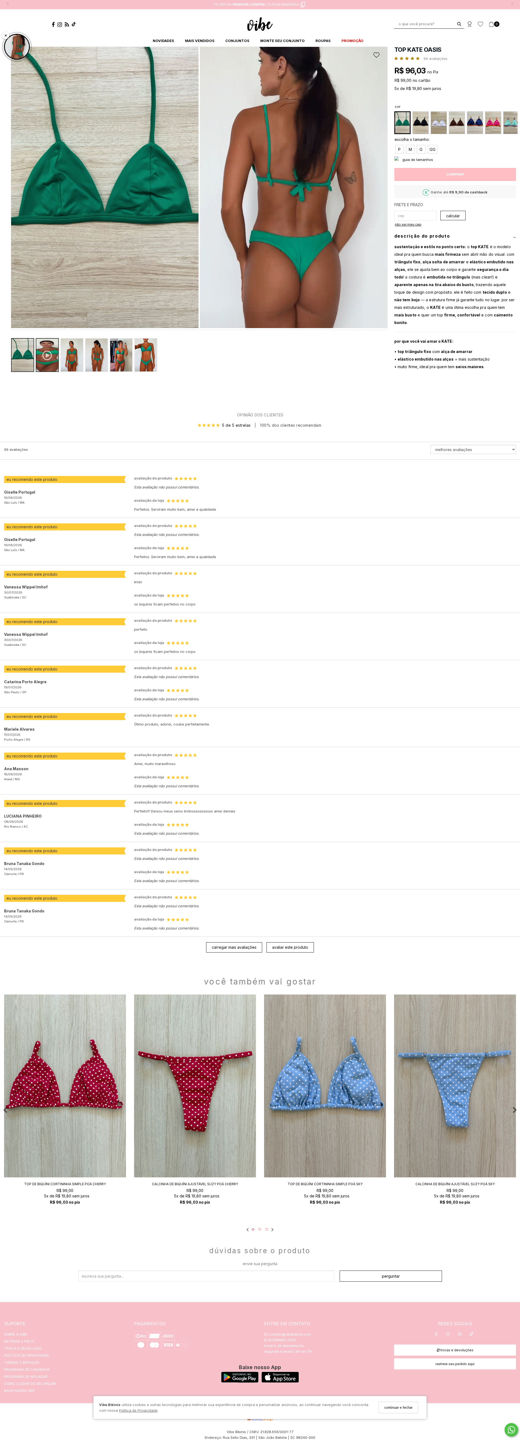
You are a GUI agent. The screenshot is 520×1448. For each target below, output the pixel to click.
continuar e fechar (398, 1407)
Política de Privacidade (138, 1410)
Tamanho (455, 140)
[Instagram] (61, 25)
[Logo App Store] (280, 1381)
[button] (293, 188)
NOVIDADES (163, 40)
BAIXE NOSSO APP (19, 1390)
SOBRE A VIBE (15, 1334)
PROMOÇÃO (352, 40)
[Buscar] (459, 24)
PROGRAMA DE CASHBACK (27, 1369)
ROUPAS (323, 40)
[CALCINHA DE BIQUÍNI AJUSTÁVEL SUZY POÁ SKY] (455, 1086)
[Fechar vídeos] (5, 35)
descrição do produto (422, 236)
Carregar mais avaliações (234, 947)
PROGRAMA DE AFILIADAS (26, 1376)
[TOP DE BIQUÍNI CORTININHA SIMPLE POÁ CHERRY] (65, 1086)
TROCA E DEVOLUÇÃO (23, 1348)
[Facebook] (54, 25)
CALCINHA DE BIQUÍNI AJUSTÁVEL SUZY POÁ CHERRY (195, 1184)
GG (432, 149)
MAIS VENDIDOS (199, 40)
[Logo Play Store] (240, 1381)
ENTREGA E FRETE (19, 1341)
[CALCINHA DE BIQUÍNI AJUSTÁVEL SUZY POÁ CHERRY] (195, 1086)
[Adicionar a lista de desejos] (378, 55)
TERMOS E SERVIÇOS (21, 1362)
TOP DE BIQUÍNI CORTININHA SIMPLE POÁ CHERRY (65, 1184)
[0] (491, 24)
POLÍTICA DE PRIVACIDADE (26, 1355)
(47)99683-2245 (281, 1340)
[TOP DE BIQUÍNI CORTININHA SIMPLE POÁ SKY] (325, 1086)
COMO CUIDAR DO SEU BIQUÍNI (30, 1383)
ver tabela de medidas (455, 159)
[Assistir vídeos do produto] (17, 47)
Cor (398, 106)
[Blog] (68, 25)
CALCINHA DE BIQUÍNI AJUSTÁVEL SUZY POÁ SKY (455, 1184)
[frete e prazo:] (455, 205)
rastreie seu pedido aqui (454, 1364)
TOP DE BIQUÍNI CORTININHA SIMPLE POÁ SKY (325, 1184)
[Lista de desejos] (483, 24)
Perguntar (391, 1276)
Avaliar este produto (290, 947)
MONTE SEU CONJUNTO (282, 40)
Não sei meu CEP (408, 224)
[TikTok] (75, 25)
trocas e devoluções (456, 1350)
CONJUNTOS (237, 40)
